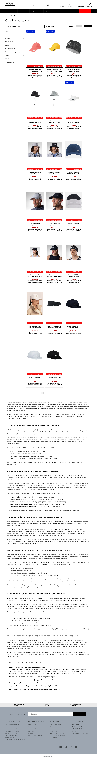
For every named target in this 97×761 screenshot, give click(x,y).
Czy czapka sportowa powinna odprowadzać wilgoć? (27, 667)
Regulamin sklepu (56, 725)
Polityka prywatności (57, 727)
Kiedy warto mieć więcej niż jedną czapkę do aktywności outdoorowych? (34, 689)
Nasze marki (32, 729)
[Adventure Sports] (10, 4)
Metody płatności (11, 729)
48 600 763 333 (77, 726)
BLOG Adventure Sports (36, 735)
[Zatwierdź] (48, 5)
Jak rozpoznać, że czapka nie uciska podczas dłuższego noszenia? (32, 683)
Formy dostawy (10, 727)
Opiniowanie (54, 731)
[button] (55, 26)
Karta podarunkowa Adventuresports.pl (11, 734)
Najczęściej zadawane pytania (15, 739)
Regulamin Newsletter (57, 729)
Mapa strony (32, 733)
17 (54, 393)
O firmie (31, 727)
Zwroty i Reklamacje (12, 731)
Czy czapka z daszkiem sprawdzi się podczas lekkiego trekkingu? (32, 677)
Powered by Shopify (48, 756)
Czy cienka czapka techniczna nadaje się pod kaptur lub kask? (31, 680)
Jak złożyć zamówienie (12, 725)
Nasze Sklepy (32, 725)
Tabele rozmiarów (11, 737)
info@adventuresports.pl (80, 733)
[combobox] (36, 5)
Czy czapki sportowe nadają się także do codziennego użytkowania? (33, 686)
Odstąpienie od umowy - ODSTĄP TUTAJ (58, 736)
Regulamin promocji (57, 733)
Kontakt (31, 731)
